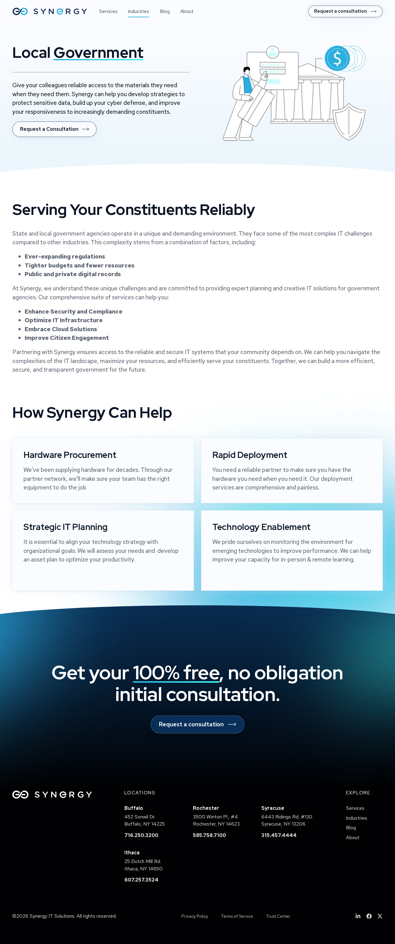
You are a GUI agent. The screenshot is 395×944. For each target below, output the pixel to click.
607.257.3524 (141, 880)
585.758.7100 (209, 835)
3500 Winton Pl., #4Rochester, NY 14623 (216, 820)
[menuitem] (345, 11)
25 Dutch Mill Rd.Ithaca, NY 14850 (143, 865)
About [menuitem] (186, 11)
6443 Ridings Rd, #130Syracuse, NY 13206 (286, 820)
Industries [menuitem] (138, 11)
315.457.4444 (279, 835)
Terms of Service (237, 916)
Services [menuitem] (108, 11)
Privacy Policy (194, 916)
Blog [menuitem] (165, 11)
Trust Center (278, 916)
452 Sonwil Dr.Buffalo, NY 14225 (144, 820)
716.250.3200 (141, 835)
